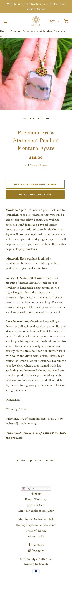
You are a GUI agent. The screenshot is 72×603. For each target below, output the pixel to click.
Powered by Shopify (36, 564)
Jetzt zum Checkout (35, 194)
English (29, 488)
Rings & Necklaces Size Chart (36, 511)
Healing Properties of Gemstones (36, 525)
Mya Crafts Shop (41, 559)
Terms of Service (36, 531)
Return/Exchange (36, 499)
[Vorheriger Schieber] (24, 118)
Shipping (36, 494)
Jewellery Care (36, 505)
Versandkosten (39, 166)
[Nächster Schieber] (47, 118)
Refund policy (36, 536)
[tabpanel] (36, 74)
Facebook (38, 545)
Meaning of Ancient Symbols (36, 519)
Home (3, 31)
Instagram (37, 550)
